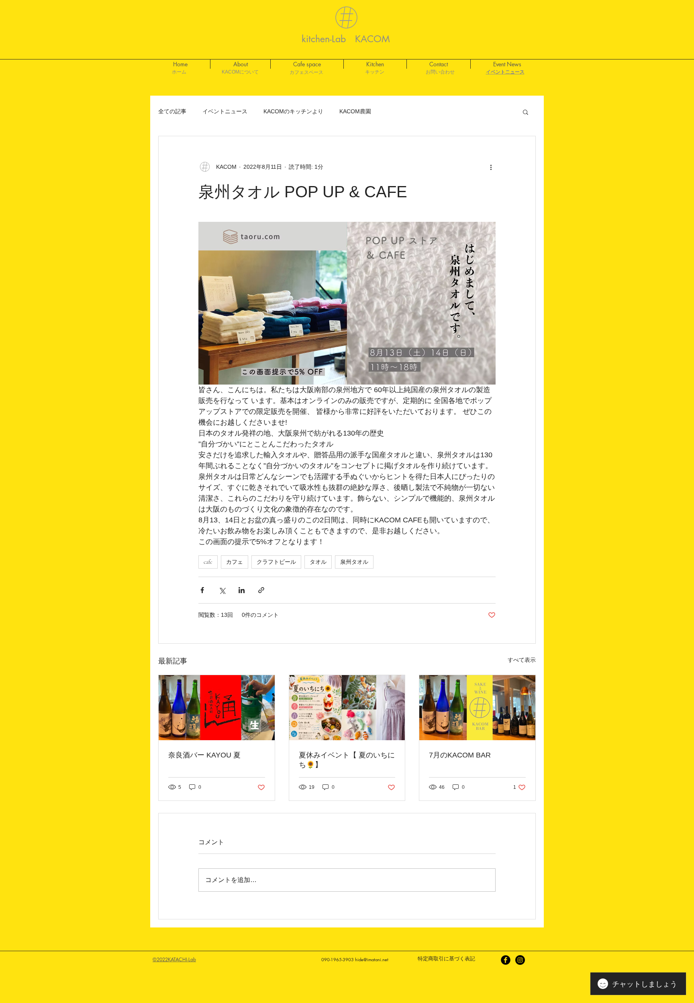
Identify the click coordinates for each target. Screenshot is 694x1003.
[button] (525, 111)
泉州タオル (354, 562)
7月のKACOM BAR (460, 755)
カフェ (234, 562)
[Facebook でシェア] (202, 590)
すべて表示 (522, 660)
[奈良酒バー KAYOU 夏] (217, 707)
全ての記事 (172, 111)
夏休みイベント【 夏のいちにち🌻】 (347, 760)
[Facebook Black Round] (505, 960)
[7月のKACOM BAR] (477, 707)
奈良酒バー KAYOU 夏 (204, 755)
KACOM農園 (355, 111)
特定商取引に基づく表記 (446, 959)
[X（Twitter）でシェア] (222, 590)
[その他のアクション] (491, 167)
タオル (318, 562)
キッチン (374, 72)
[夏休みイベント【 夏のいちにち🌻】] (347, 707)
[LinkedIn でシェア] (241, 590)
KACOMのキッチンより (293, 111)
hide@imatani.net (371, 959)
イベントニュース (224, 111)
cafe (208, 562)
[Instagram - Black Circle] (520, 960)
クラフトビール (276, 562)
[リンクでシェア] (261, 590)
